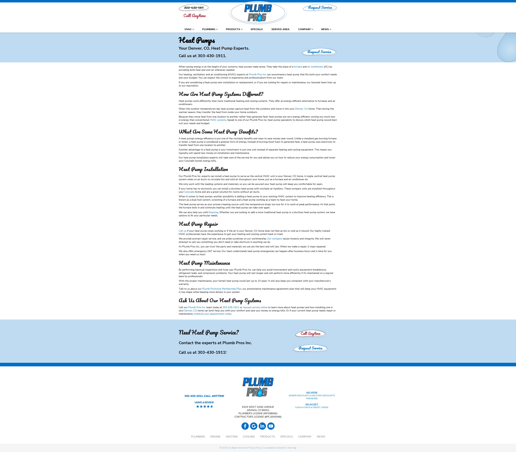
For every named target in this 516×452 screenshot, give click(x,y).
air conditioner (315, 66)
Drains (215, 436)
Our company (274, 238)
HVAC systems (218, 120)
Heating (232, 436)
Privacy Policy (254, 447)
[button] (193, 29)
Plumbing (208, 29)
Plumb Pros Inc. (257, 74)
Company (304, 29)
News (325, 29)
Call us (182, 230)
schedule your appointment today (212, 313)
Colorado (189, 191)
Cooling (249, 436)
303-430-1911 (211, 56)
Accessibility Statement (274, 447)
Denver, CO (301, 108)
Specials (257, 29)
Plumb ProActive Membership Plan (221, 288)
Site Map (292, 447)
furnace (298, 66)
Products (233, 29)
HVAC (188, 29)
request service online (255, 307)
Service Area (280, 29)
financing (213, 212)
